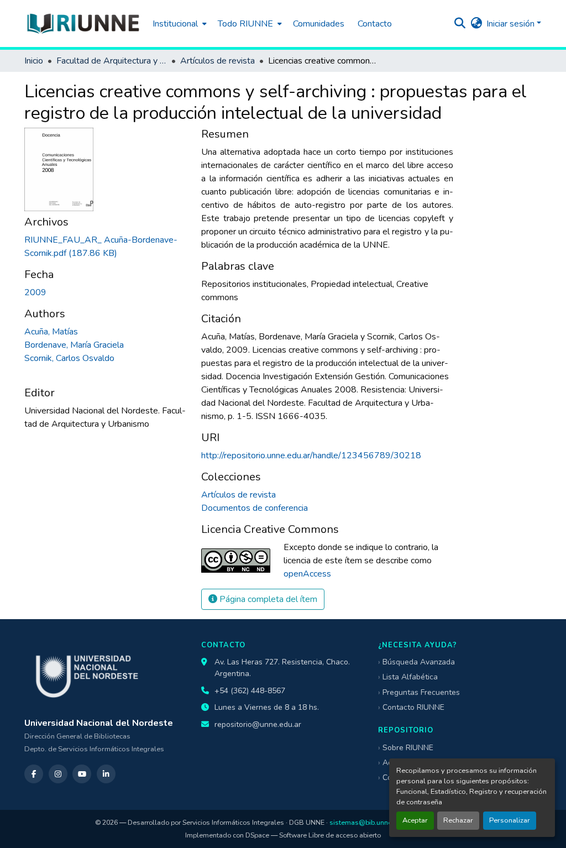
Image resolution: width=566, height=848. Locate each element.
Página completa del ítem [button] (267, 599)
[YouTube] (81, 774)
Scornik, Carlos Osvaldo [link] (69, 358)
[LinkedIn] (106, 774)
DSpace (257, 835)
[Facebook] (33, 774)
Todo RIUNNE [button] (245, 24)
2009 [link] (35, 292)
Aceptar (415, 820)
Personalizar (509, 820)
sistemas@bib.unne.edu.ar (371, 822)
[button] (83, 23)
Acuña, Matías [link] (51, 332)
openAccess (307, 574)
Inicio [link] (33, 61)
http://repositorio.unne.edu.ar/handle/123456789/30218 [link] (311, 455)
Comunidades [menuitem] (318, 24)
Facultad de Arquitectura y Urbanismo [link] (111, 61)
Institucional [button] (175, 24)
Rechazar (458, 820)
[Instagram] (58, 774)
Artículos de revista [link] (217, 61)
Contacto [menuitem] (375, 24)
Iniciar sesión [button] (511, 24)
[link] (106, 246)
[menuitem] (178, 23)
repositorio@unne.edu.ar (257, 724)
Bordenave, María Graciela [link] (74, 345)
